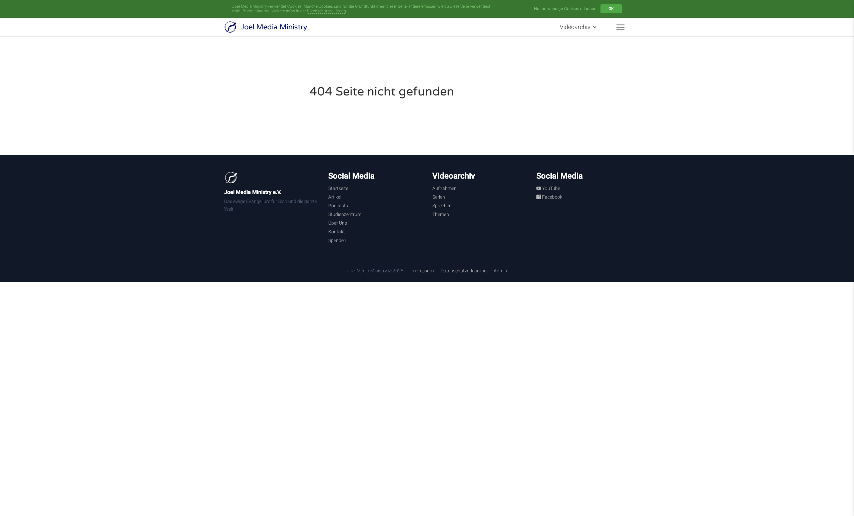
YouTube (550, 188)
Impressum (422, 270)
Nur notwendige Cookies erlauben (565, 8)
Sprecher (441, 205)
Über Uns (337, 223)
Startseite (338, 188)
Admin (500, 270)
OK (611, 8)
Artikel (334, 197)
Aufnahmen (444, 188)
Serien (438, 197)
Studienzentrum (344, 214)
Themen (440, 214)
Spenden (337, 240)
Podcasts (338, 205)
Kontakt (336, 231)
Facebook (551, 197)
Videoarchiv (576, 26)
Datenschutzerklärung (326, 11)
